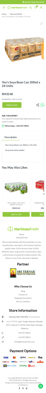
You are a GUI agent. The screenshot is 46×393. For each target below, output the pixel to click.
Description (11, 137)
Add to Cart (11, 105)
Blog (23, 291)
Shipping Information (23, 298)
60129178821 (25, 333)
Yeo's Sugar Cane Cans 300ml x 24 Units (16, 204)
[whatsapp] (42, 105)
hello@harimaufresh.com (24, 342)
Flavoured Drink (16, 14)
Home (4, 14)
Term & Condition (23, 301)
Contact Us (23, 294)
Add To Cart (16, 214)
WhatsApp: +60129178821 (17, 126)
